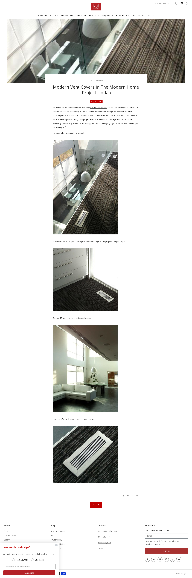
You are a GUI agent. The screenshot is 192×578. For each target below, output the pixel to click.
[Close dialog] (56, 545)
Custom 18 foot (60, 318)
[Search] (186, 3)
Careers (101, 548)
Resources (122, 15)
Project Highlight (96, 80)
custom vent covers (98, 107)
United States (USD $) (161, 4)
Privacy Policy (56, 540)
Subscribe (29, 572)
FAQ (52, 535)
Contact (147, 15)
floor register (75, 419)
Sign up (167, 551)
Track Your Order (58, 531)
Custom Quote (103, 15)
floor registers (114, 119)
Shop (6, 531)
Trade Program (104, 542)
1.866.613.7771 (104, 537)
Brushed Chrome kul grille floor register (69, 241)
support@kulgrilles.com (107, 531)
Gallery (7, 540)
